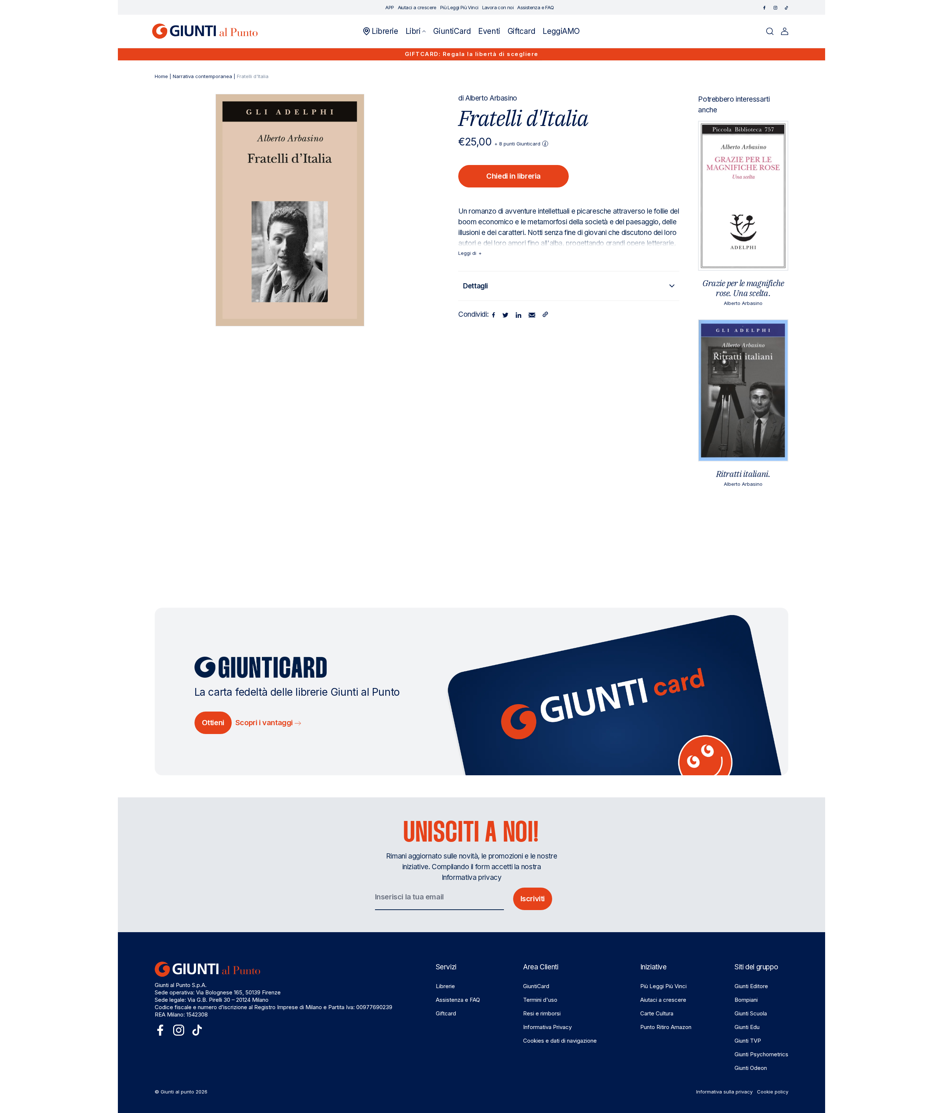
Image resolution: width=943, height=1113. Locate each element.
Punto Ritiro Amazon (665, 1027)
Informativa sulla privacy (724, 1092)
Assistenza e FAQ (458, 999)
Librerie (445, 986)
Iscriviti (532, 898)
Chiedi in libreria (513, 176)
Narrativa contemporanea (202, 76)
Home (161, 76)
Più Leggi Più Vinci (663, 986)
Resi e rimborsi (542, 1013)
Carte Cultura (656, 1013)
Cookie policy (772, 1092)
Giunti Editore (751, 986)
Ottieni (213, 722)
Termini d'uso (540, 999)
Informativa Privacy (547, 1027)
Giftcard (446, 1013)
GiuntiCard (536, 986)
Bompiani (746, 999)
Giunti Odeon (751, 1067)
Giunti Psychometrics (761, 1054)
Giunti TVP (748, 1040)
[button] (416, 31)
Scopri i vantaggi (265, 722)
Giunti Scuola (751, 1013)
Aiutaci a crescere (663, 999)
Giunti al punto (177, 1092)
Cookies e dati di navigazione (560, 1040)
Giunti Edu (747, 1027)
